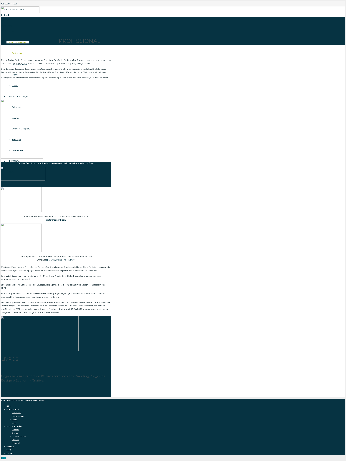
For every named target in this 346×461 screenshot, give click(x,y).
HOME (8, 406)
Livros (14, 423)
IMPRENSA (10, 446)
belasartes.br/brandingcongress (60, 260)
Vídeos (14, 419)
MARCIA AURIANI (12, 409)
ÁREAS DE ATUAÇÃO (14, 426)
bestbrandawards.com (56, 220)
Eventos (15, 433)
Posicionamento (18, 416)
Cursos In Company (19, 436)
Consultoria (16, 443)
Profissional (16, 413)
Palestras (15, 430)
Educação (15, 440)
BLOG (8, 450)
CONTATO (10, 453)
